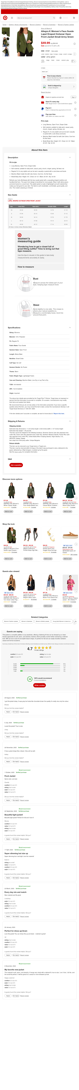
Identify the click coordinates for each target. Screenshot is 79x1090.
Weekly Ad (50, 7)
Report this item (46, 92)
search (54, 18)
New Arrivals (16, 7)
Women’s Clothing (35, 25)
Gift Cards (48, 5)
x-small (65, 54)
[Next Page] (74, 54)
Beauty (25, 3)
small (42, 54)
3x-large (55, 54)
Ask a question (16, 465)
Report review (24, 712)
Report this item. (59, 413)
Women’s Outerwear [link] (26, 621)
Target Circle (17, 8)
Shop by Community (56, 5)
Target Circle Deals (42, 7)
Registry (7, 8)
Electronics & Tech (9, 5)
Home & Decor (49, 2)
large (51, 54)
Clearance (10, 7)
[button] (46, 39)
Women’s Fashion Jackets (66, 25)
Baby (22, 3)
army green (43, 61)
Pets (45, 3)
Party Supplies (37, 5)
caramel (63, 60)
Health (48, 3)
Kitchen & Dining (57, 2)
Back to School (15, 2)
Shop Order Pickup (58, 7)
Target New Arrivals (6, 2)
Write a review (39, 685)
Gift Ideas (43, 5)
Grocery (7, 3)
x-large (60, 54)
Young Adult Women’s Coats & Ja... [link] (62, 621)
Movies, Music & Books (27, 5)
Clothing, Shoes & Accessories (37, 2)
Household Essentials (15, 3)
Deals (6, 7)
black (52, 60)
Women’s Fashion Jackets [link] (11, 621)
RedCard (12, 8)
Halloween (26, 2)
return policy (18, 452)
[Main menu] (12, 18)
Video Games (17, 5)
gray (67, 60)
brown (58, 60)
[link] (46, 39)
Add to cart (44, 71)
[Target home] (5, 18)
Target (4, 25)
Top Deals (34, 7)
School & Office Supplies (61, 3)
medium (47, 54)
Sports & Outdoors (39, 3)
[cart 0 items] (74, 18)
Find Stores (24, 8)
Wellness (52, 3)
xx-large (70, 54)
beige (47, 60)
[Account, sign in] (64, 18)
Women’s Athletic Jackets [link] (42, 621)
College (21, 2)
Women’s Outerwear (49, 25)
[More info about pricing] (74, 44)
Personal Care (30, 3)
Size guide (54, 51)
